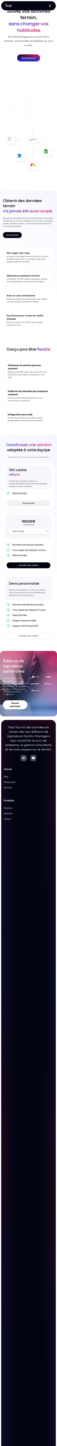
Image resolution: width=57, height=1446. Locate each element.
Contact (8, 787)
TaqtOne (8, 808)
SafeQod (8, 813)
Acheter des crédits (28, 565)
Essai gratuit (28, 57)
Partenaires (9, 782)
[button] (49, 5)
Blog (6, 776)
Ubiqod (7, 818)
